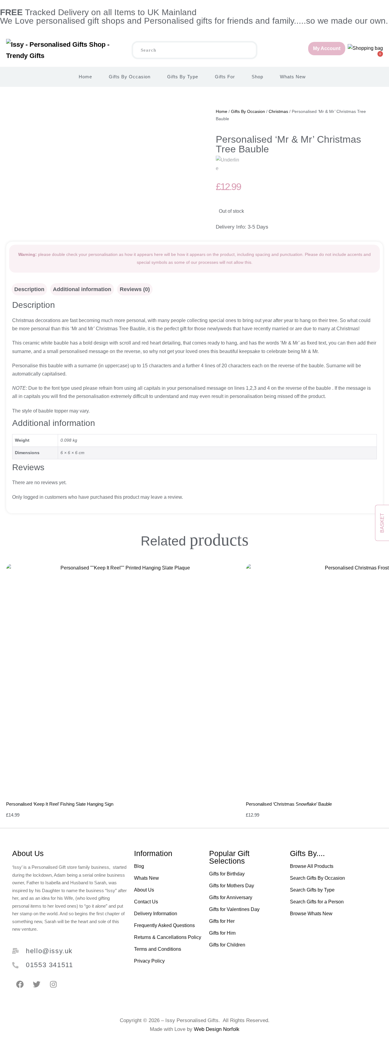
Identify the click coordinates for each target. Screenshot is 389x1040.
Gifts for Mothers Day (231, 885)
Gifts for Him (222, 933)
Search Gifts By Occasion (317, 878)
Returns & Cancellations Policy (167, 937)
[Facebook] (19, 984)
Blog (139, 866)
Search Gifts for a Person (317, 901)
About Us (144, 889)
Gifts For (225, 76)
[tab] (29, 289)
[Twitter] (36, 984)
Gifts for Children (227, 944)
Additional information (82, 289)
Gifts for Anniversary (230, 897)
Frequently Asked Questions (164, 925)
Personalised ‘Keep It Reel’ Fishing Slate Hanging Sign (59, 804)
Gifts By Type (182, 76)
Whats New (293, 76)
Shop (257, 76)
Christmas (278, 111)
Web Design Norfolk (216, 1029)
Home (85, 76)
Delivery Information (155, 913)
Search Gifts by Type (312, 889)
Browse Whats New (311, 913)
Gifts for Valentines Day (234, 909)
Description (29, 289)
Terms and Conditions (157, 949)
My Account (326, 48)
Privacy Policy (149, 961)
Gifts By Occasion (129, 76)
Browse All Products (311, 866)
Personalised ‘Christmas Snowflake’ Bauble (289, 804)
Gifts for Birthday (227, 873)
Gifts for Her (222, 921)
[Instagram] (53, 984)
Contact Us (146, 901)
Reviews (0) (135, 289)
